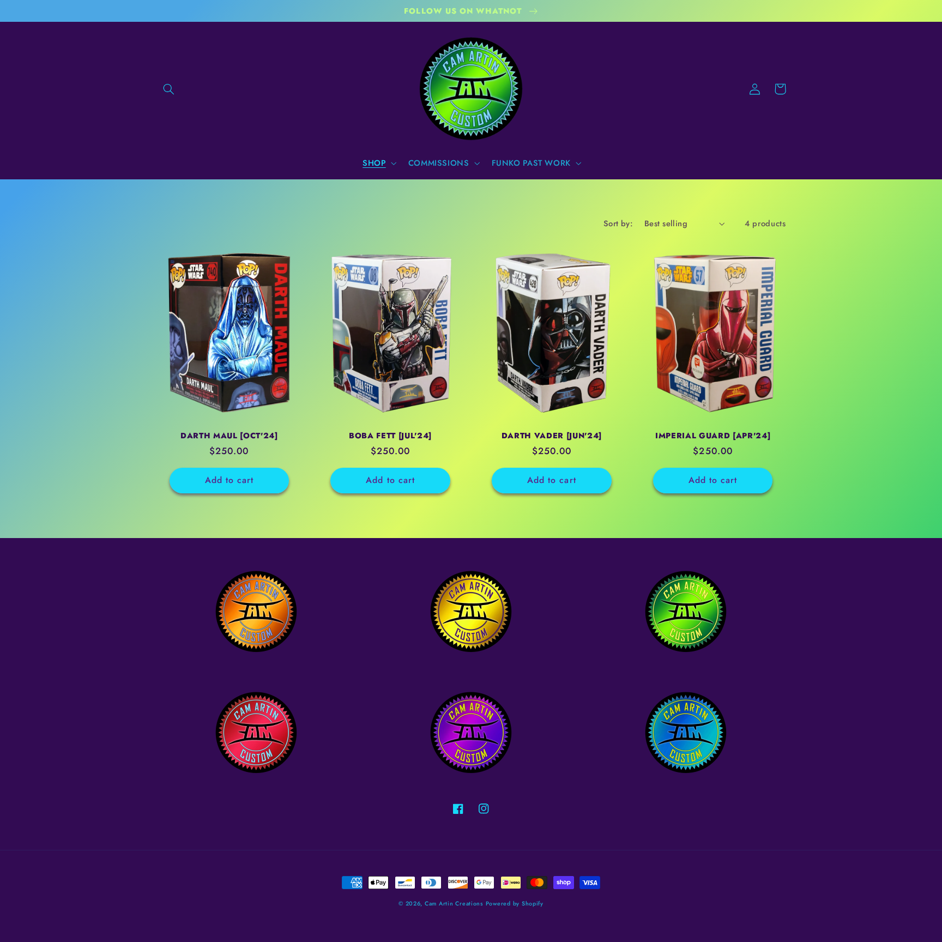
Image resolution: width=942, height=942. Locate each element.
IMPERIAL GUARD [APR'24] (712, 435)
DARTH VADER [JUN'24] (552, 435)
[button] (169, 88)
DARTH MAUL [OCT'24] (229, 435)
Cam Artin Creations (454, 903)
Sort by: (618, 224)
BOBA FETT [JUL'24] (390, 435)
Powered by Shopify (515, 903)
